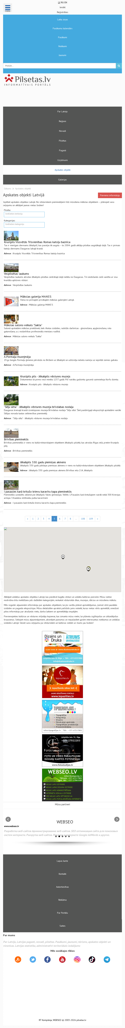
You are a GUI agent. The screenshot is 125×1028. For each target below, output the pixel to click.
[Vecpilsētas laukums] (11, 267)
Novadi (62, 130)
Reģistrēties (62, 12)
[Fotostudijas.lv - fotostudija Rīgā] (62, 750)
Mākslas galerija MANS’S (35, 296)
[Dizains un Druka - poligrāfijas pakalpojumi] (62, 647)
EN (65, 2)
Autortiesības (62, 886)
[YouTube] (62, 959)
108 (83, 518)
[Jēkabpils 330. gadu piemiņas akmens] (11, 467)
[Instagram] (77, 959)
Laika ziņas (62, 19)
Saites (62, 925)
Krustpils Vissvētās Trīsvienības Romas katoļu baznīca (37, 242)
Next (116, 819)
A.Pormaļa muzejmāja (17, 357)
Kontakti (62, 873)
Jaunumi (62, 55)
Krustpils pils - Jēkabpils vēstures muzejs (45, 376)
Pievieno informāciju (110, 195)
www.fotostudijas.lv (24, 828)
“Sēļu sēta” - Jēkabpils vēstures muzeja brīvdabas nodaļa (38, 407)
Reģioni (62, 121)
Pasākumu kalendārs (62, 28)
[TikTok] (92, 959)
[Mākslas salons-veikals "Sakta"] (11, 319)
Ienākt (62, 7)
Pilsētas (62, 140)
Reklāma (62, 899)
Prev (8, 819)
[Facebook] (47, 960)
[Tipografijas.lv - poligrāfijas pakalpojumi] (62, 716)
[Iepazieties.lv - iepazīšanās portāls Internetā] (62, 681)
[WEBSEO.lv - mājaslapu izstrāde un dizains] (62, 785)
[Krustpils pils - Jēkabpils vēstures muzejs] (11, 381)
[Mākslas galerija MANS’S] (11, 301)
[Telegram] (107, 959)
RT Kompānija (45, 1020)
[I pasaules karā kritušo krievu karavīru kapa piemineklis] (11, 485)
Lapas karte (62, 860)
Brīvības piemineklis (16, 439)
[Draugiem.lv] (18, 960)
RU (62, 2)
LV (59, 2)
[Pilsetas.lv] (62, 79)
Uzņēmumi (62, 160)
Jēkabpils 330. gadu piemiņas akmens (43, 462)
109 (91, 518)
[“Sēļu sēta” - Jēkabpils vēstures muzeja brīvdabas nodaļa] (11, 399)
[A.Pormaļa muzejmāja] (11, 350)
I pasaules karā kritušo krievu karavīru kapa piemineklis (38, 491)
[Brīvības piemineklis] (11, 433)
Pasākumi (62, 37)
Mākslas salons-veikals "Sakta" (23, 325)
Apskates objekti (62, 169)
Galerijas (62, 179)
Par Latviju (62, 111)
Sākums (7, 188)
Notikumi (62, 46)
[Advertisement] (53, 98)
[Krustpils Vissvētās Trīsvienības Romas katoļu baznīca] (11, 236)
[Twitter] (33, 960)
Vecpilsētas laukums (16, 273)
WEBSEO (57, 1020)
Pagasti (62, 150)
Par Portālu (62, 912)
